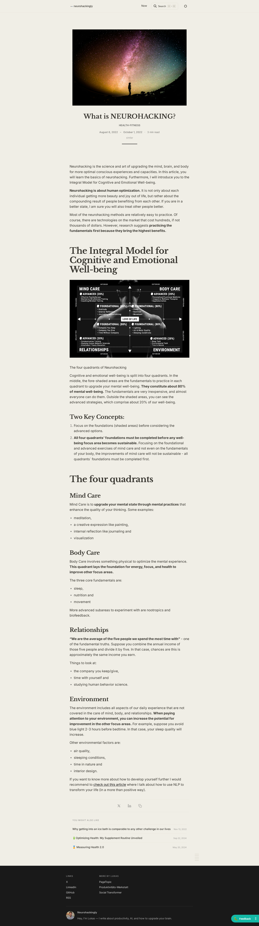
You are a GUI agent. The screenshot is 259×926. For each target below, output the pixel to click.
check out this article (109, 785)
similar (129, 137)
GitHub (70, 892)
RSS (68, 897)
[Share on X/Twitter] (119, 806)
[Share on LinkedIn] (129, 806)
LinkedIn (71, 887)
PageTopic (105, 881)
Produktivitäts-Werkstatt (113, 887)
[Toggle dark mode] (185, 6)
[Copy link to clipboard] (140, 806)
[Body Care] (197, 857)
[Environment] (197, 860)
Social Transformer (110, 892)
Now (144, 5)
